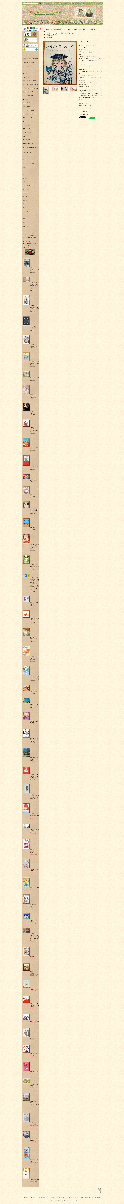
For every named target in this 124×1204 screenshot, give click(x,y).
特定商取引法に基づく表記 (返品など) (87, 105)
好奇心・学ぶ (50, 36)
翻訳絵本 (76, 29)
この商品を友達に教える (86, 112)
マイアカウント (48, 3)
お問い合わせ (92, 29)
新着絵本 (48, 29)
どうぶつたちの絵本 (51, 34)
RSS (95, 1197)
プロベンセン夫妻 (69, 33)
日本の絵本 (68, 29)
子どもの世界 (50, 37)
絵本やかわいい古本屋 (56, 1200)
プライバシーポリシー (52, 1197)
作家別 (61, 33)
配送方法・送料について (74, 1197)
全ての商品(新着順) (58, 29)
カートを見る (65, 3)
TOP (44, 33)
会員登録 (56, 3)
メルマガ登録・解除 (40, 1197)
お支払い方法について (63, 1197)
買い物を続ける (84, 114)
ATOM (98, 1197)
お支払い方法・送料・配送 (78, 3)
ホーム (25, 1197)
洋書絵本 (84, 29)
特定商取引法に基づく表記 (87, 1197)
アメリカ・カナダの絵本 (52, 33)
